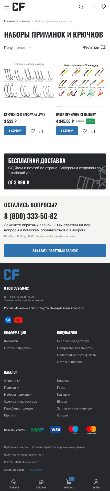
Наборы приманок (17, 394)
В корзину (15, 130)
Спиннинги (12, 381)
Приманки (11, 387)
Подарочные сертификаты (76, 355)
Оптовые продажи (17, 348)
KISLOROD (35, 469)
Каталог (25, 21)
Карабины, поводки (18, 408)
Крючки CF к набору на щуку (24, 114)
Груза (61, 387)
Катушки (63, 394)
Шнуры (62, 401)
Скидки (62, 415)
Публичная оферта (16, 447)
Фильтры (91, 47)
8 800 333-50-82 (16, 288)
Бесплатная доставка (73, 341)
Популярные (14, 47)
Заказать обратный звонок (55, 250)
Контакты (11, 341)
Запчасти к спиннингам (74, 408)
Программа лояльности (75, 348)
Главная (9, 21)
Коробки (63, 381)
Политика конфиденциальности (24, 454)
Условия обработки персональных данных (58, 447)
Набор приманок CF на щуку (76, 114)
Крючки (10, 415)
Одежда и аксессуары (21, 401)
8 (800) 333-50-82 (30, 216)
